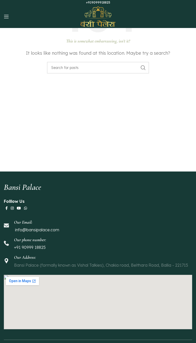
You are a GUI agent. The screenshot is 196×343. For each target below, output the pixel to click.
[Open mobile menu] (6, 16)
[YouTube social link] (18, 208)
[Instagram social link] (12, 208)
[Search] (143, 68)
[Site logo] (98, 16)
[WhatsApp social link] (25, 208)
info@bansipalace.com (36, 229)
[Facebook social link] (6, 208)
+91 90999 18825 (30, 247)
